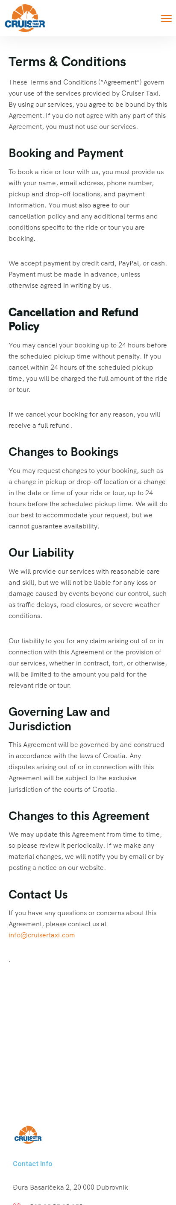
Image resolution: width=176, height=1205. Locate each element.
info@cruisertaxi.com (42, 935)
